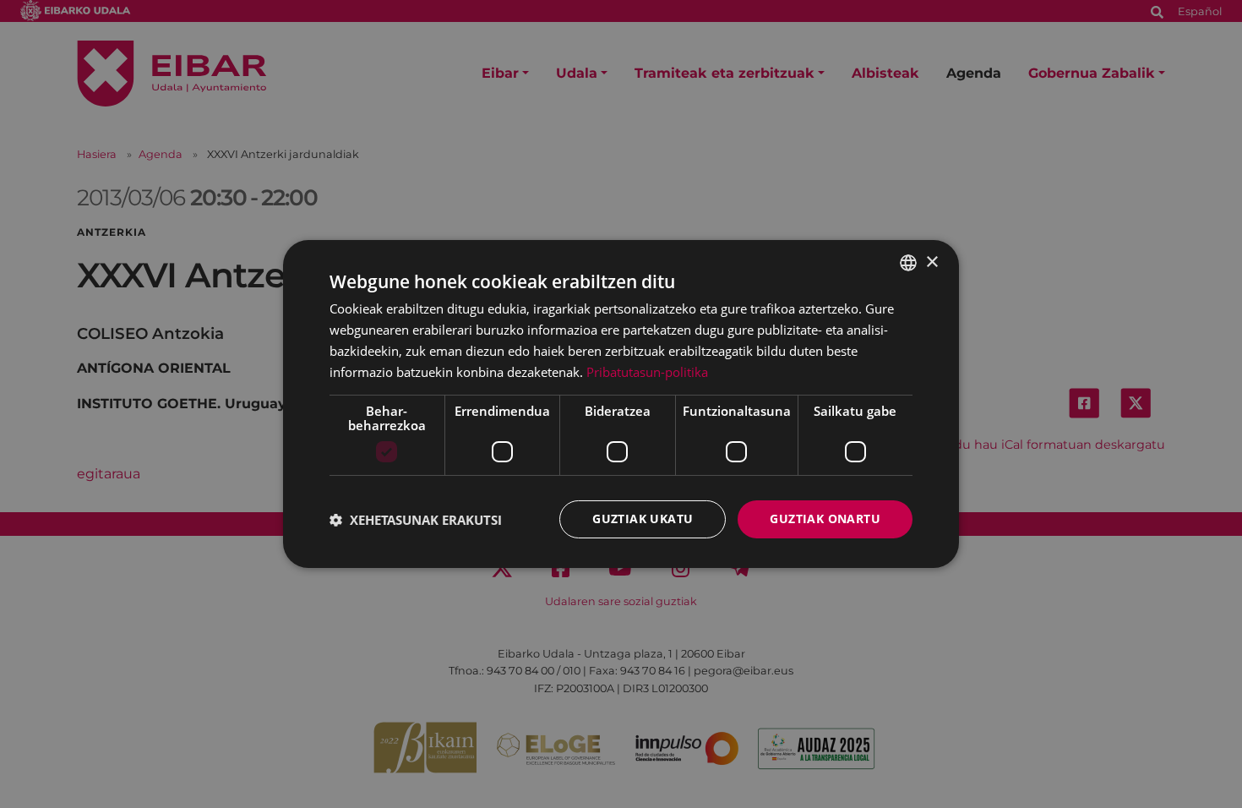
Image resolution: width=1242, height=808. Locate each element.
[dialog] (621, 404)
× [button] (931, 261)
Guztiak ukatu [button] (642, 518)
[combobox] (908, 262)
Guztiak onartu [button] (825, 518)
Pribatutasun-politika (647, 371)
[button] (416, 519)
